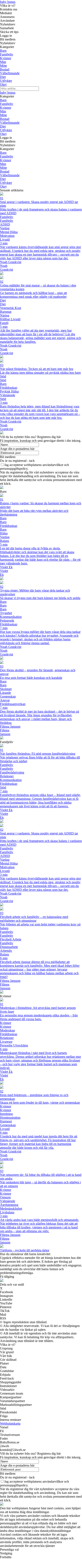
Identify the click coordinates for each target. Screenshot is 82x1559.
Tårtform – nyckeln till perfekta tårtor (24, 1250)
